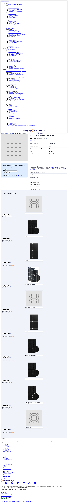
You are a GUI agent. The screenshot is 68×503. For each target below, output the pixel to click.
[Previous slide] (3, 436)
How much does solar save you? (15, 11)
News (9, 115)
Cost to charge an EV (13, 88)
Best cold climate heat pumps (14, 60)
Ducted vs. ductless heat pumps (15, 61)
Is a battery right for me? (13, 31)
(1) (10, 215)
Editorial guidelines (12, 111)
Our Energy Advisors (12, 106)
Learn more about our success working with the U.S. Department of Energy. (16, 501)
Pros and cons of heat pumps (14, 54)
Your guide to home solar (13, 8)
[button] (34, 166)
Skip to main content (5, 1)
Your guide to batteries (13, 30)
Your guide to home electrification (15, 93)
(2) (10, 380)
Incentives (10, 25)
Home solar (3, 132)
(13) (10, 405)
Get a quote (32, 140)
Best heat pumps (11, 59)
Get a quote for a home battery (12, 28)
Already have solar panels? (14, 35)
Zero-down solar (11, 24)
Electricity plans (6, 450)
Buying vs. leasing (12, 22)
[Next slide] (7, 436)
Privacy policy (4, 493)
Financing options (12, 21)
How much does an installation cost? (16, 74)
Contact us (5, 467)
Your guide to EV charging (14, 73)
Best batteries (11, 37)
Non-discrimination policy (6, 496)
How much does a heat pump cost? (15, 53)
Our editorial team (12, 110)
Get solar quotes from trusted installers (14, 4)
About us (10, 105)
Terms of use (3, 492)
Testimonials (11, 116)
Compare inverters (12, 17)
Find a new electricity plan (14, 97)
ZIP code (5, 169)
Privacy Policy (20, 175)
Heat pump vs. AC (12, 63)
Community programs (13, 123)
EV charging (22, 132)
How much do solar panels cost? (15, 9)
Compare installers (12, 18)
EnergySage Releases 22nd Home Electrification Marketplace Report (20, 125)
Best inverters (11, 16)
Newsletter (10, 117)
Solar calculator (11, 6)
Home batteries (10, 132)
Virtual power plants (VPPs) (14, 47)
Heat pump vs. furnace (13, 62)
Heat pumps (16, 132)
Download (51, 153)
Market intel (11, 113)
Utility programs (11, 124)
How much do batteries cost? (14, 33)
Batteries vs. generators (13, 42)
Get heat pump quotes (10, 49)
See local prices (7, 172)
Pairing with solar (12, 56)
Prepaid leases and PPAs (13, 23)
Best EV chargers (12, 79)
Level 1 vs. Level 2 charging (14, 80)
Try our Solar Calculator (54, 167)
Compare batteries (12, 39)
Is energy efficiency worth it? (14, 94)
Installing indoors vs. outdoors (14, 82)
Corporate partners (12, 122)
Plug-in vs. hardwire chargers (14, 81)
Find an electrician (12, 101)
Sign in (41, 133)
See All (64, 193)
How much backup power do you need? (16, 34)
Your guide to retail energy (14, 98)
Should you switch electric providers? (16, 99)
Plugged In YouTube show (14, 118)
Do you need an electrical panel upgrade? (17, 77)
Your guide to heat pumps (13, 52)
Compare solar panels (13, 15)
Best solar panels (12, 14)
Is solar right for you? (12, 10)
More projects (28, 132)
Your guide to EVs (12, 86)
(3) (46, 138)
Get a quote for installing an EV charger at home (16, 71)
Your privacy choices (7, 497)
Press (9, 107)
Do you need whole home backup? (15, 41)
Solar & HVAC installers (13, 120)
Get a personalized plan (13, 92)
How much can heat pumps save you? (16, 68)
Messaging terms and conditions (7, 494)
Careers (10, 109)
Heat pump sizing (12, 55)
